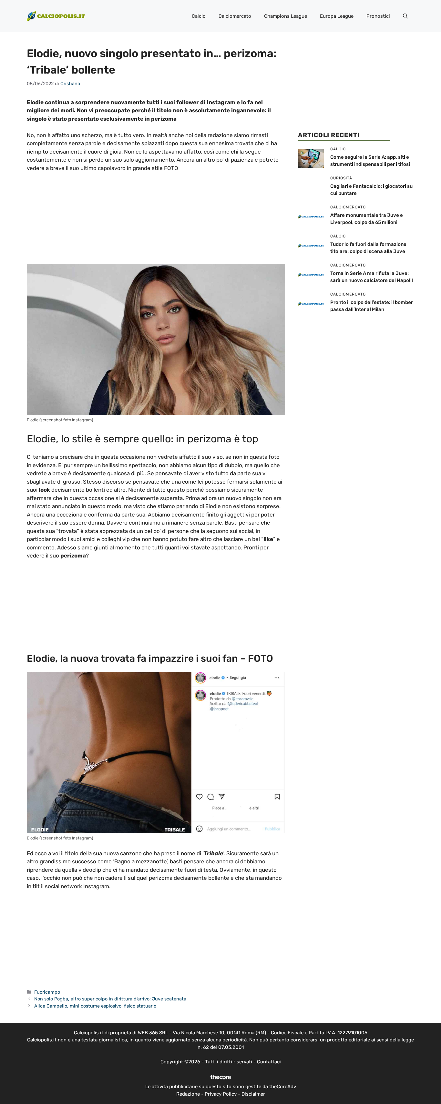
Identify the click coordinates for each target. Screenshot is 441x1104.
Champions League (285, 16)
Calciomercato (235, 16)
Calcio (199, 16)
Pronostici (378, 16)
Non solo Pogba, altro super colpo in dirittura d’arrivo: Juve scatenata (110, 999)
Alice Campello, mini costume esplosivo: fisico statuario (95, 1006)
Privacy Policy (221, 1094)
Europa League (337, 16)
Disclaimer (253, 1094)
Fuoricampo (47, 992)
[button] (405, 16)
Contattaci (269, 1062)
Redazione (188, 1094)
